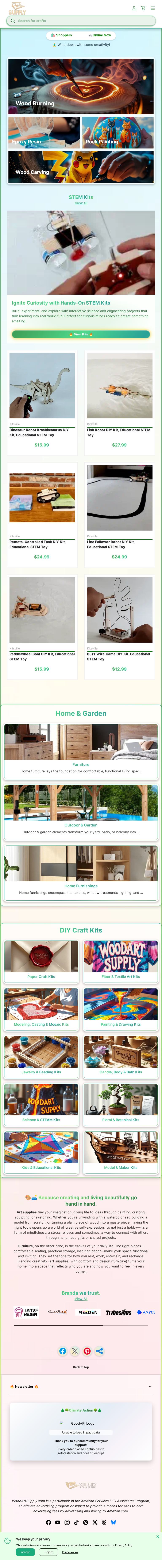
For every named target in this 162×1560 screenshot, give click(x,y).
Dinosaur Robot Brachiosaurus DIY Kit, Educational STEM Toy (39, 432)
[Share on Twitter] (75, 1351)
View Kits (81, 334)
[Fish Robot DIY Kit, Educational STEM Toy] (120, 385)
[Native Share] (99, 1351)
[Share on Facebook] (63, 1351)
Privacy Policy (123, 1545)
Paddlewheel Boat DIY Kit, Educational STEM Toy (42, 656)
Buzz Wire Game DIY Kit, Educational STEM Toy (118, 656)
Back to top (81, 1367)
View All (81, 1299)
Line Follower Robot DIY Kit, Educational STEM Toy (111, 544)
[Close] (158, 1536)
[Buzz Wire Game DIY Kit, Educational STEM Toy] (120, 610)
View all (81, 203)
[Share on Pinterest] (87, 1351)
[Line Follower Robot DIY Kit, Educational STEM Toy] (120, 498)
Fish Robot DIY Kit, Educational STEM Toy (119, 432)
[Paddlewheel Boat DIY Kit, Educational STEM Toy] (42, 610)
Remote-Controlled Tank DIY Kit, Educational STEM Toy (37, 544)
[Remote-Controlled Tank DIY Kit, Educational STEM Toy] (42, 498)
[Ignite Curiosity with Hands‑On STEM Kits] (81, 253)
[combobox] (81, 20)
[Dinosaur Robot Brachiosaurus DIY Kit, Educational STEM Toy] (42, 385)
